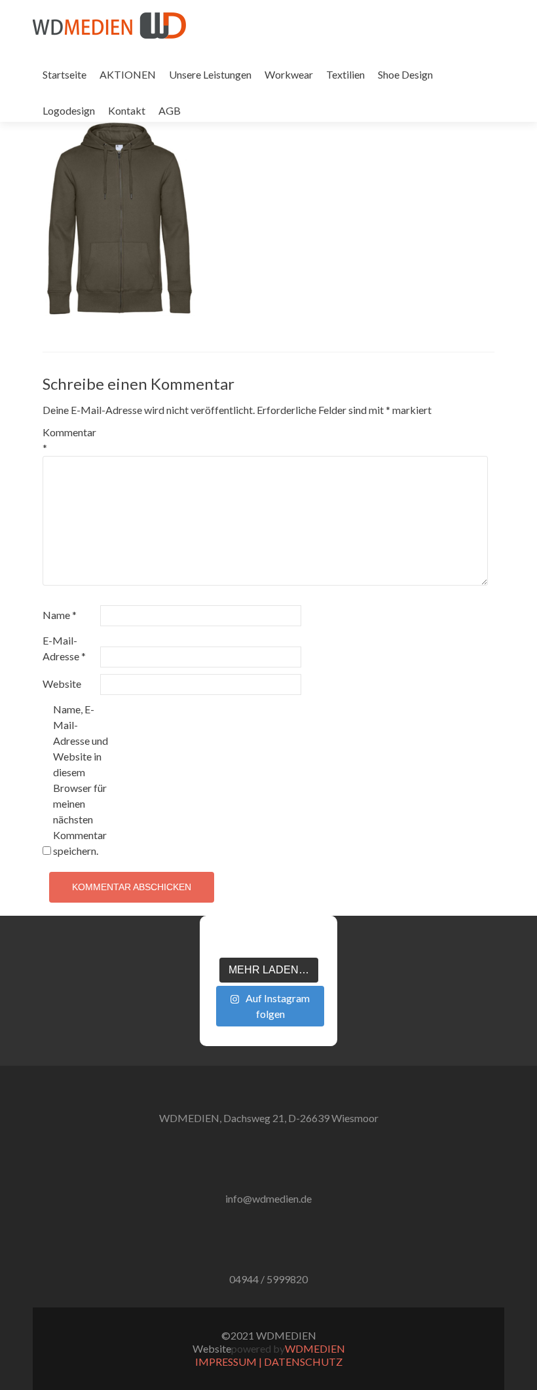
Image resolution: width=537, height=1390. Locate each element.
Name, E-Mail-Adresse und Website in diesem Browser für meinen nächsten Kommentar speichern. (80, 780)
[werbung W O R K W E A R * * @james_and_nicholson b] (268, 942)
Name (60, 615)
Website (62, 683)
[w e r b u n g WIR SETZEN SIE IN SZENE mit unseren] (244, 942)
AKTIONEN (128, 74)
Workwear (289, 74)
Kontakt (126, 110)
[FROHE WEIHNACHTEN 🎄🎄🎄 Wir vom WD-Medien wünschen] (221, 942)
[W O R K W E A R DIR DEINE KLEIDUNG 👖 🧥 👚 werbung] (292, 942)
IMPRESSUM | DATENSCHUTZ (269, 1361)
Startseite (64, 74)
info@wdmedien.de (268, 1198)
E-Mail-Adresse (64, 648)
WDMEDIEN (315, 1348)
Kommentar (69, 440)
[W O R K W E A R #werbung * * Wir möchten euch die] (315, 942)
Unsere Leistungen (210, 74)
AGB (169, 110)
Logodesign (69, 110)
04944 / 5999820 (268, 1279)
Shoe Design (405, 74)
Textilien (345, 74)
